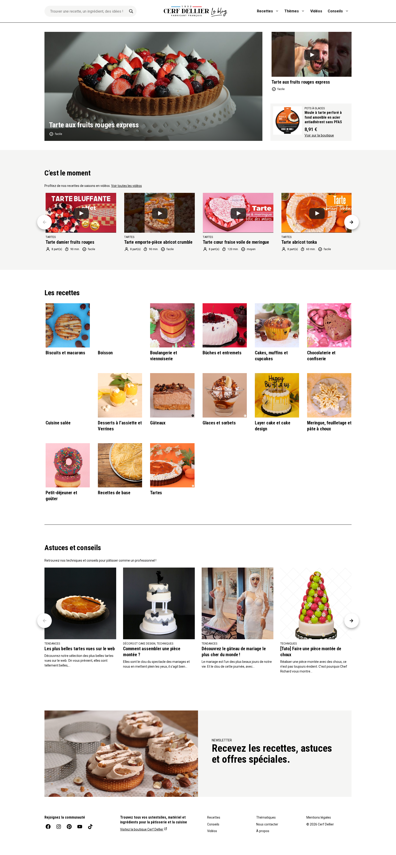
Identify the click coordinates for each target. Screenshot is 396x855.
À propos (262, 831)
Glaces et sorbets (219, 423)
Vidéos (316, 11)
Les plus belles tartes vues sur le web (79, 648)
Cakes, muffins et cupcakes (271, 355)
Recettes (265, 11)
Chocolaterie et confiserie (321, 355)
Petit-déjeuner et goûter (61, 495)
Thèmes (291, 11)
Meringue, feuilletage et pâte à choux (329, 426)
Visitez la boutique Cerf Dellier (141, 829)
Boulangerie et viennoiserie (163, 355)
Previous (44, 222)
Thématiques (266, 817)
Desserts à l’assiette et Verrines (120, 426)
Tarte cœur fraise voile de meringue (236, 242)
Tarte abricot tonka (299, 242)
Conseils (335, 11)
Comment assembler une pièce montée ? (151, 651)
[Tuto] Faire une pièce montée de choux (310, 651)
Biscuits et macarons (65, 352)
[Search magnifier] (131, 11)
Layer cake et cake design (272, 426)
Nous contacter (267, 824)
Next (351, 222)
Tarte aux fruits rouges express (94, 124)
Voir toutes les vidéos (126, 186)
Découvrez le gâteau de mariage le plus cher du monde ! (234, 651)
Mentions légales (318, 817)
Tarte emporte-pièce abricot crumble (158, 242)
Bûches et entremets (222, 352)
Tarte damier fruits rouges (70, 242)
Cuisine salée (58, 423)
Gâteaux (157, 423)
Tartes (156, 492)
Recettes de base (114, 492)
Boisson (105, 352)
